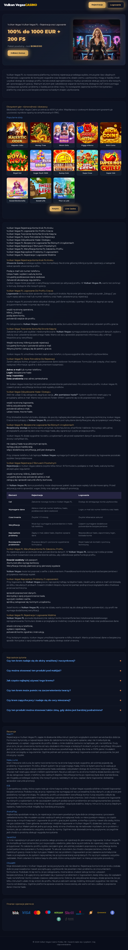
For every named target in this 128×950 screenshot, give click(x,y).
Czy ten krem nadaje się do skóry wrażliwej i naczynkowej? (41, 660)
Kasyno (55, 209)
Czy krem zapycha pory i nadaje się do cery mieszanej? (39, 700)
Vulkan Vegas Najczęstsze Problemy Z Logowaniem (32, 252)
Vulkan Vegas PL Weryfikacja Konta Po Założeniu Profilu (35, 249)
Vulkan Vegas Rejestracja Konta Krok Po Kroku (30, 228)
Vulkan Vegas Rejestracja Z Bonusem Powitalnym (31, 246)
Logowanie (115, 5)
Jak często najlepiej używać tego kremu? (30, 680)
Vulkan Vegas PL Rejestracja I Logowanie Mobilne (31, 255)
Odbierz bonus (18, 53)
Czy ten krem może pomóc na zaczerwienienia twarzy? (39, 690)
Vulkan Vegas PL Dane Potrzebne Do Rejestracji (31, 237)
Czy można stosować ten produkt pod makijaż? (34, 670)
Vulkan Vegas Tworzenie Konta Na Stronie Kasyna (31, 234)
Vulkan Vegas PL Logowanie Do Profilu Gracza (30, 231)
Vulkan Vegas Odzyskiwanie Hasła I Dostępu (29, 240)
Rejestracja (97, 5)
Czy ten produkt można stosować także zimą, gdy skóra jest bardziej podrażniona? (55, 710)
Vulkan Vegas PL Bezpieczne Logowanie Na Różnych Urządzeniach (40, 243)
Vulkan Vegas (20, 5)
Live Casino (70, 209)
